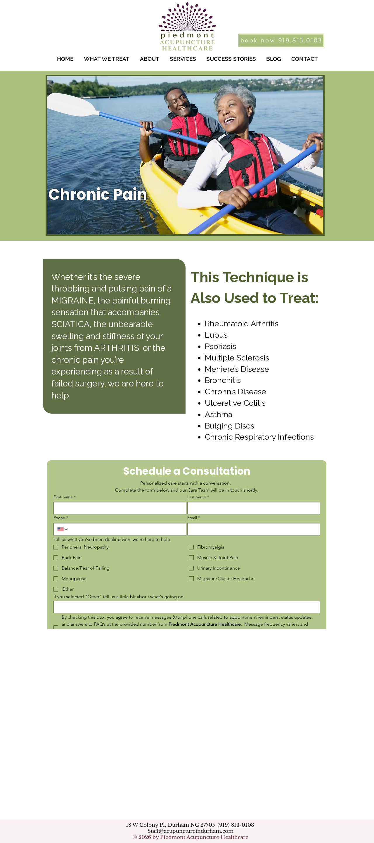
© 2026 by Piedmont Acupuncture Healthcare (190, 837)
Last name (198, 496)
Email (193, 517)
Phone (60, 517)
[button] (107, 59)
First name (64, 496)
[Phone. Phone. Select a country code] (62, 529)
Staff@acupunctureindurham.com (190, 831)
